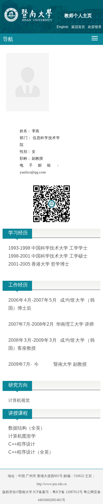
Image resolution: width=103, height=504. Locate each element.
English (62, 27)
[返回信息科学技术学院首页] (39, 16)
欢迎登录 (95, 27)
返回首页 (78, 27)
